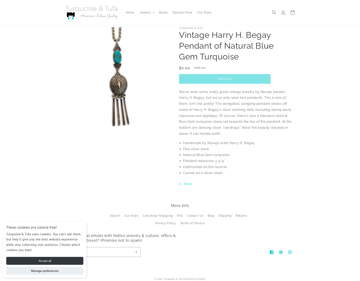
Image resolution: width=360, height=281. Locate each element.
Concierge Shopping (158, 215)
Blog (211, 215)
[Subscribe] (135, 252)
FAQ (180, 215)
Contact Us (195, 215)
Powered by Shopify (194, 279)
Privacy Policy (165, 223)
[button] (146, 12)
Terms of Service (192, 223)
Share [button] (188, 184)
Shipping (225, 215)
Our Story (131, 215)
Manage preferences (45, 270)
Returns (241, 215)
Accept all (45, 260)
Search (115, 215)
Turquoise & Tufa (173, 279)
